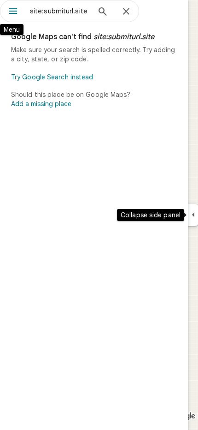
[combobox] (60, 11)
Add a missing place (41, 104)
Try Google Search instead (52, 77)
